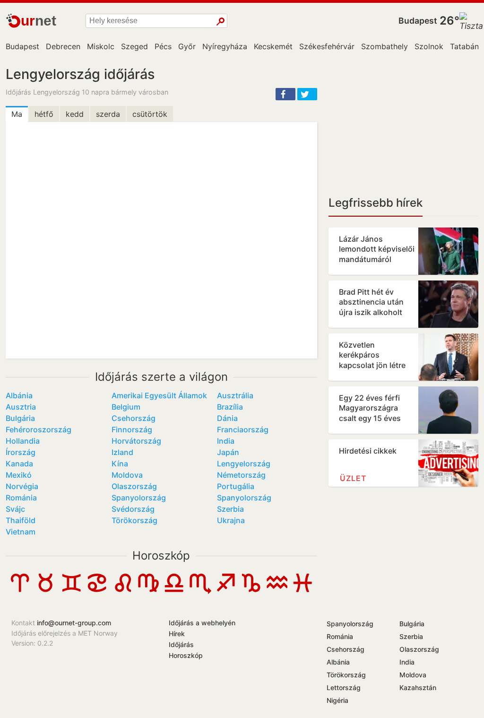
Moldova (127, 475)
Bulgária (20, 418)
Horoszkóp (161, 555)
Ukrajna (231, 520)
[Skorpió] (200, 591)
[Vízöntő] (277, 591)
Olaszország (134, 486)
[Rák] (97, 591)
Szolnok (429, 46)
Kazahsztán (417, 687)
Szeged (134, 46)
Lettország (344, 687)
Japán (228, 452)
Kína (120, 463)
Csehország (134, 418)
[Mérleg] (174, 591)
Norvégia (22, 486)
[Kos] (20, 591)
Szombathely (384, 46)
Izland (122, 452)
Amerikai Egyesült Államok (159, 395)
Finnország (132, 429)
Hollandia (23, 441)
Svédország (133, 509)
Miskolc (100, 46)
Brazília (230, 407)
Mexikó (19, 475)
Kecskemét (273, 46)
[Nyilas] (225, 591)
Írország (20, 452)
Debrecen (63, 46)
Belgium (126, 407)
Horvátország (136, 441)
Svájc (15, 509)
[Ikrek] (71, 591)
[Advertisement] (403, 125)
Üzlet (353, 478)
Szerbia (230, 509)
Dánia (227, 418)
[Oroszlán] (123, 591)
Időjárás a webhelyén (202, 623)
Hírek (177, 634)
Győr (187, 46)
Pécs (163, 46)
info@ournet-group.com (74, 623)
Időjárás (181, 644)
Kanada (19, 463)
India (225, 441)
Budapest (417, 21)
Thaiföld (20, 520)
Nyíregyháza (224, 46)
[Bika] (45, 591)
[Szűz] (148, 591)
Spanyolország (139, 497)
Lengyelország (243, 463)
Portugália (235, 486)
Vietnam (20, 531)
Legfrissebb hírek (375, 203)
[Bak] (251, 591)
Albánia (19, 395)
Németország (241, 475)
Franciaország (242, 429)
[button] (285, 94)
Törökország (134, 520)
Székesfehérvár (326, 46)
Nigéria (337, 700)
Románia (21, 497)
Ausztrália (235, 395)
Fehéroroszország (38, 429)
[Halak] (302, 591)
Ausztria (21, 407)
